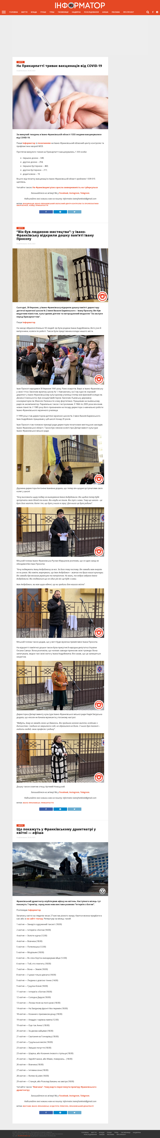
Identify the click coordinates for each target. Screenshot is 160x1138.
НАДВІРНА (76, 12)
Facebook (63, 193)
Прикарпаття (41, 205)
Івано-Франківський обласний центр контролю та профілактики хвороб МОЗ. (57, 204)
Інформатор (29, 143)
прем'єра (64, 1106)
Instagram (74, 193)
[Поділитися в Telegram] (60, 211)
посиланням (44, 143)
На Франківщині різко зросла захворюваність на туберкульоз (65, 187)
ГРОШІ (43, 12)
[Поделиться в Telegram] (60, 808)
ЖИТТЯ (24, 12)
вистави (27, 1106)
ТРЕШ (52, 12)
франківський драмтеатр (81, 1106)
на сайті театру (35, 918)
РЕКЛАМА (116, 12)
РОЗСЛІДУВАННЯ (91, 12)
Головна (13, 12)
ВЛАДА (34, 12)
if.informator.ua (24, 1136)
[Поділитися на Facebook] (46, 211)
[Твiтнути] (74, 211)
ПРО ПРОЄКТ (128, 12)
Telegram (84, 193)
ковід (32, 205)
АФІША (105, 12)
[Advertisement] (80, 35)
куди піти (54, 1106)
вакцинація (28, 204)
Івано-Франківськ (31, 803)
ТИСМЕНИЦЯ (63, 12)
